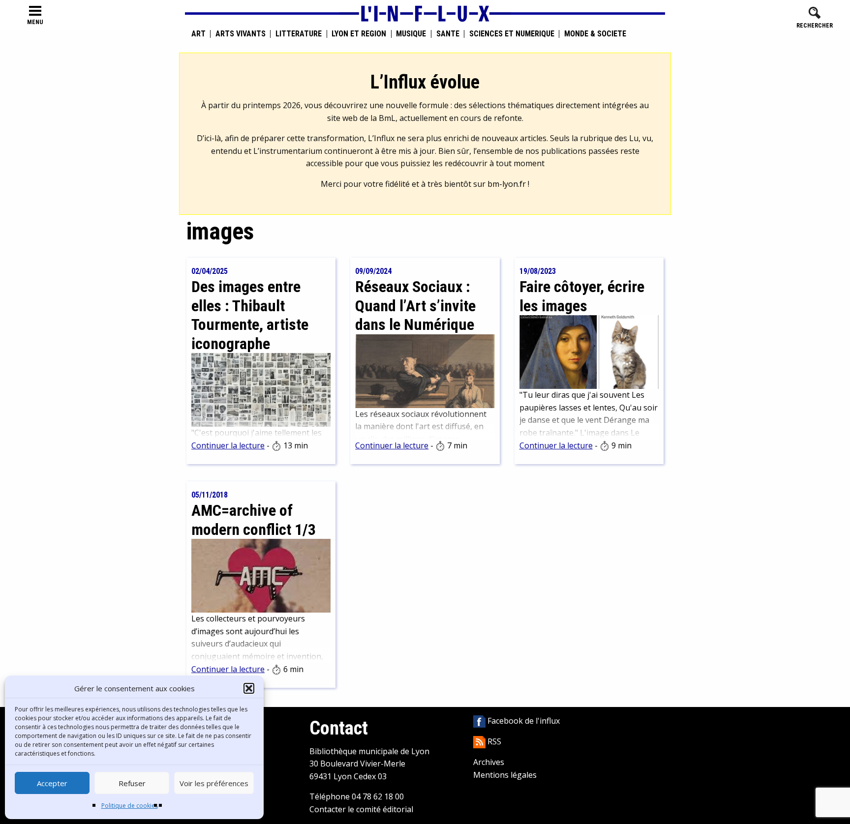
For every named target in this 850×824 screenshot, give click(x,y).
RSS (493, 741)
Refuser (132, 783)
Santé (447, 34)
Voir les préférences (214, 783)
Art (198, 34)
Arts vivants (240, 34)
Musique (411, 34)
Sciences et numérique (511, 34)
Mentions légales (505, 774)
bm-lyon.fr (506, 183)
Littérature (298, 34)
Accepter (52, 783)
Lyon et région (359, 34)
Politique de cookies (129, 805)
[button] (249, 688)
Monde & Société (595, 34)
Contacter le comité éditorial (361, 809)
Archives (488, 762)
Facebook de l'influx (523, 720)
